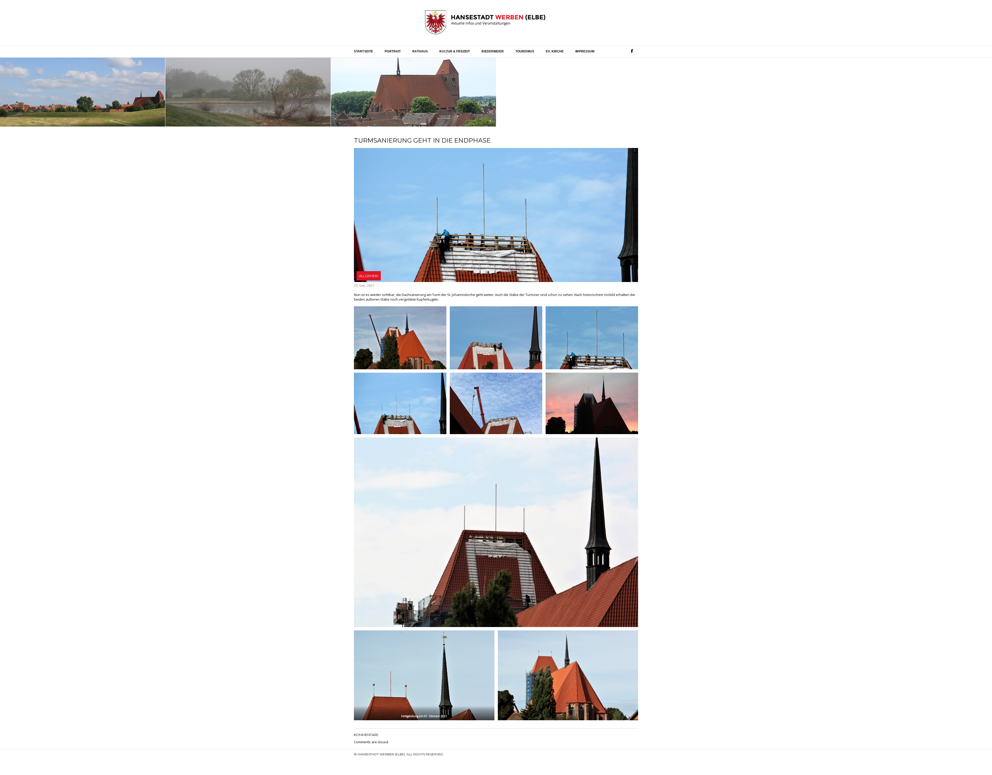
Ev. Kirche (555, 51)
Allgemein (368, 276)
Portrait (393, 51)
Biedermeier (492, 51)
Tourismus (524, 51)
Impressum (584, 51)
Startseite (363, 51)
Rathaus (420, 51)
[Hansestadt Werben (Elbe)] (485, 22)
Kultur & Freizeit (454, 51)
